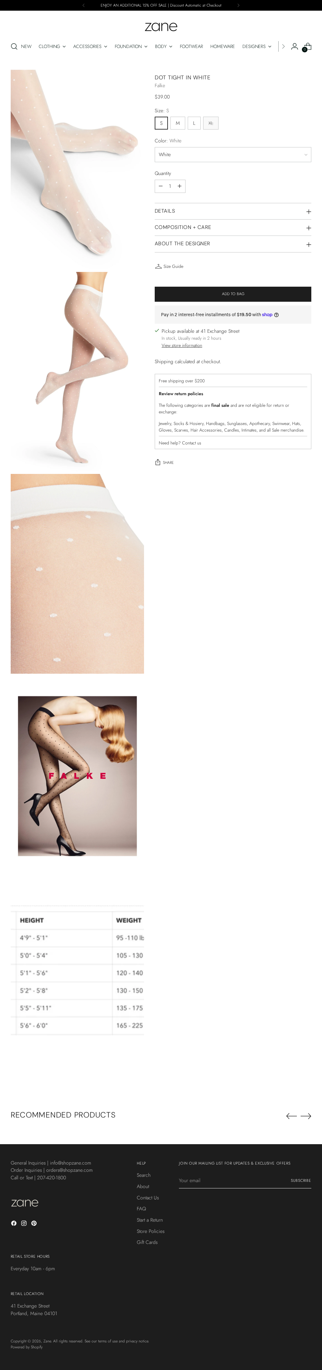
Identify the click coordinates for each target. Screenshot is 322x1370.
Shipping (164, 361)
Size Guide (173, 266)
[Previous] (84, 5)
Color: (168, 140)
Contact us (191, 443)
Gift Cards (147, 1242)
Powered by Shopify (26, 1347)
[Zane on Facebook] (14, 1224)
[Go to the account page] (294, 46)
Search (144, 1175)
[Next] (238, 5)
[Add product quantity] (179, 186)
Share (168, 462)
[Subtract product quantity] (160, 186)
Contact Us (148, 1197)
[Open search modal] (14, 46)
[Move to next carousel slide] (306, 1116)
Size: (162, 110)
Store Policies (150, 1231)
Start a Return (150, 1220)
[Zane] (161, 24)
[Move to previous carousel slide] (291, 1116)
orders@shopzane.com (69, 1170)
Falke (160, 85)
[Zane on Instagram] (24, 1224)
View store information (182, 345)
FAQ (141, 1208)
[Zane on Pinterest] (34, 1224)
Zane (47, 1341)
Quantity (163, 173)
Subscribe (301, 1180)
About (143, 1186)
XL (210, 123)
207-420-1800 (51, 1177)
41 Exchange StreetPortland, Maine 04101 (34, 1309)
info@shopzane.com (70, 1162)
